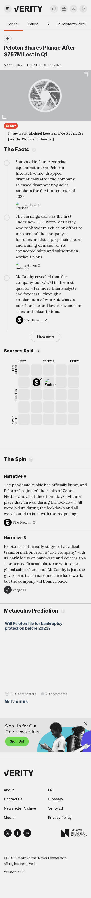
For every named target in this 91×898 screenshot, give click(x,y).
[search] (83, 9)
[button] (36, 382)
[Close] (85, 724)
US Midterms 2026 (71, 24)
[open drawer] (8, 9)
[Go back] (27, 39)
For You (14, 24)
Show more (45, 336)
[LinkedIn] (27, 833)
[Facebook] (17, 833)
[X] (8, 833)
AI (48, 24)
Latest (33, 24)
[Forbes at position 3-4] (48, 382)
